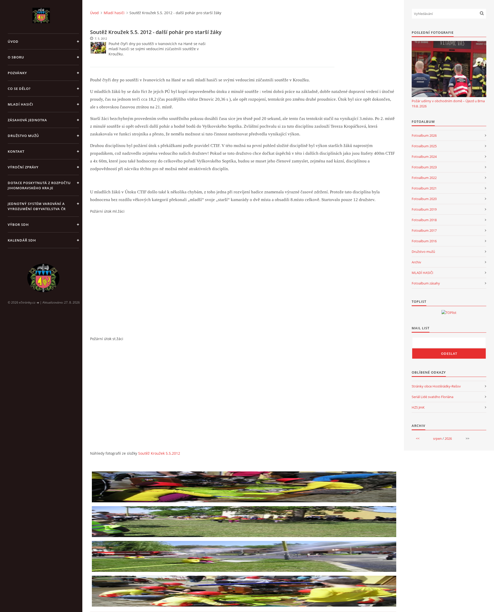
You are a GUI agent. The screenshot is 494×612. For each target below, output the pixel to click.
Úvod (13, 41)
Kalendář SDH (22, 240)
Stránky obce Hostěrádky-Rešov (436, 386)
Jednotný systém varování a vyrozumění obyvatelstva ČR (37, 206)
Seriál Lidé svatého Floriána (432, 396)
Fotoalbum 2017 (424, 230)
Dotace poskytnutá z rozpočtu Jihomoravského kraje (39, 185)
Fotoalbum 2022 (424, 177)
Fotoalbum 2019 (424, 209)
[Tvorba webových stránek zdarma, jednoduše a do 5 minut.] (38, 302)
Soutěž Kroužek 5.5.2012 (159, 453)
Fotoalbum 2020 (424, 198)
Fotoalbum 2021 (424, 188)
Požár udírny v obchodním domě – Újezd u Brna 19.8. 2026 (448, 103)
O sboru (16, 57)
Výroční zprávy (23, 167)
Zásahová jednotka (27, 120)
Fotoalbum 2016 (424, 241)
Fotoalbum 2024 (424, 156)
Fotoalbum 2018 (424, 220)
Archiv (416, 262)
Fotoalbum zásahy (426, 283)
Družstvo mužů (23, 135)
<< (417, 438)
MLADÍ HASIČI (422, 272)
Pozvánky (17, 73)
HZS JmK (418, 407)
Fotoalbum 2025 (424, 146)
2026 (448, 438)
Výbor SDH (18, 224)
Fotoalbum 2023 (424, 167)
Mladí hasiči (20, 104)
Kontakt (16, 151)
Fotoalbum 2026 (424, 135)
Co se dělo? (19, 88)
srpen (437, 438)
